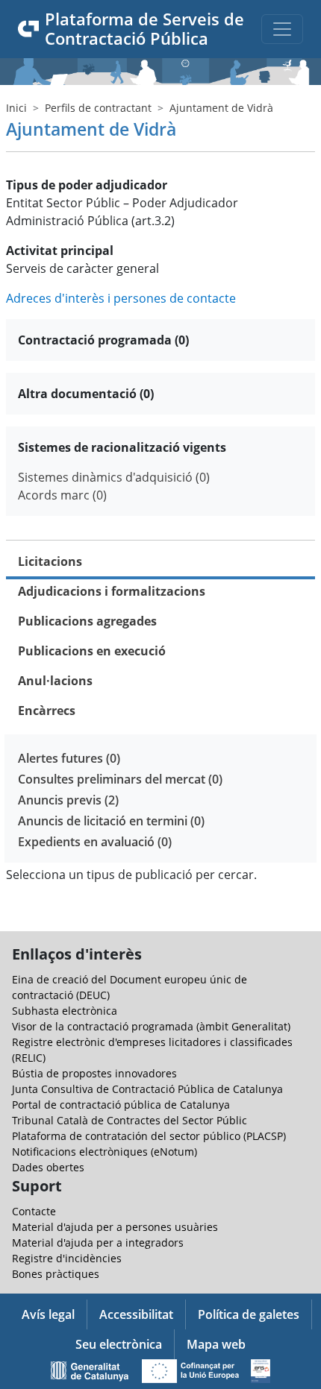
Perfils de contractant (98, 108)
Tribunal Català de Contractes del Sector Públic (129, 1120)
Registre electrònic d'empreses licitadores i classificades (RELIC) (152, 1050)
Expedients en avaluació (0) (95, 842)
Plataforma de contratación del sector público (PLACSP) (149, 1136)
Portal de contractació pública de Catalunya (121, 1104)
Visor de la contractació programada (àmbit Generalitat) (151, 1026)
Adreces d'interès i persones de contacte (121, 298)
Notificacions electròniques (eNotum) (104, 1151)
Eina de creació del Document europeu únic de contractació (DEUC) (129, 987)
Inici (16, 108)
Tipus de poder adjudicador (86, 185)
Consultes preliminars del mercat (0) (120, 779)
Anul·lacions (55, 681)
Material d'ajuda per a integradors (98, 1242)
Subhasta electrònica (64, 1011)
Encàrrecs (46, 710)
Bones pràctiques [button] (55, 1274)
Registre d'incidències (67, 1258)
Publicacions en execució (92, 651)
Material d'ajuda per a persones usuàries (115, 1227)
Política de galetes (248, 1314)
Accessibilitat (136, 1314)
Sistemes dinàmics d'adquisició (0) (114, 477)
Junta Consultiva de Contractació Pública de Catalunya (147, 1089)
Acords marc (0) (62, 495)
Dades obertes (48, 1167)
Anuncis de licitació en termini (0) (111, 821)
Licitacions (50, 561)
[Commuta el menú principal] (282, 29)
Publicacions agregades (87, 621)
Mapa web (216, 1344)
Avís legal (48, 1314)
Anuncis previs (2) (68, 800)
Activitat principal (59, 250)
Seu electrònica (118, 1344)
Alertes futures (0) (69, 758)
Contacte (34, 1211)
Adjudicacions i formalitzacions (111, 591)
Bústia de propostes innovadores (94, 1073)
